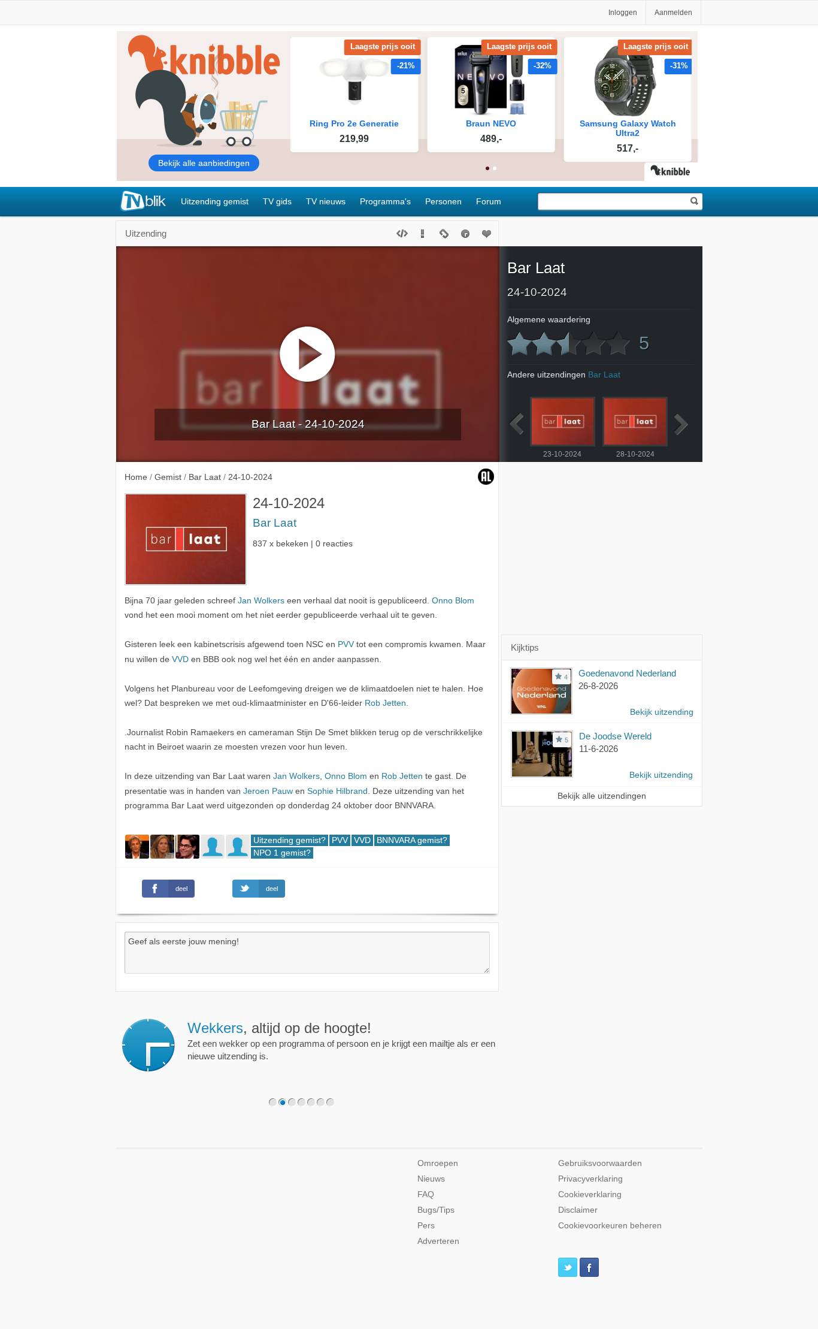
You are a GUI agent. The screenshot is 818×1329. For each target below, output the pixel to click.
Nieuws (431, 1178)
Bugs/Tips (436, 1210)
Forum (488, 201)
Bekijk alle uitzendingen (602, 796)
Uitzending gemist (215, 201)
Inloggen (622, 12)
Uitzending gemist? (289, 840)
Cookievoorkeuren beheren (610, 1225)
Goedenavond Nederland (627, 673)
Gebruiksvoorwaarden (600, 1163)
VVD (180, 659)
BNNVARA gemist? (412, 840)
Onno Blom (453, 600)
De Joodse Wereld (615, 736)
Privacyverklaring (590, 1178)
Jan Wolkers (261, 600)
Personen (443, 201)
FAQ (425, 1194)
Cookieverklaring (590, 1194)
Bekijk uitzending (661, 712)
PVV (346, 644)
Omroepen (437, 1163)
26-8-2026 (598, 686)
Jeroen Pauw (268, 791)
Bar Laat (274, 523)
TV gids (277, 201)
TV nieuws (326, 201)
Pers (426, 1225)
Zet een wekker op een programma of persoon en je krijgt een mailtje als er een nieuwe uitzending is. (341, 1041)
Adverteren (438, 1241)
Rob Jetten (385, 703)
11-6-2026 (598, 749)
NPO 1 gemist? (282, 852)
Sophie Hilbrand (337, 791)
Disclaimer (578, 1210)
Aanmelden (673, 12)
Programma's (385, 201)
